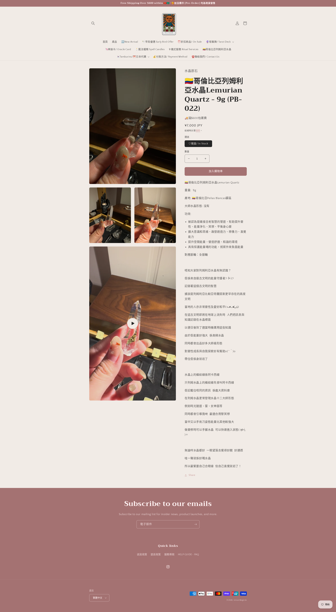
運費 (198, 131)
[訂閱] (195, 524)
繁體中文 (97, 598)
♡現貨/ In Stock (198, 143)
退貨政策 (156, 554)
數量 (187, 151)
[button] (93, 23)
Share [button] (192, 475)
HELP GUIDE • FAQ (188, 554)
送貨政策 (142, 554)
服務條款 (169, 554)
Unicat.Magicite (240, 600)
